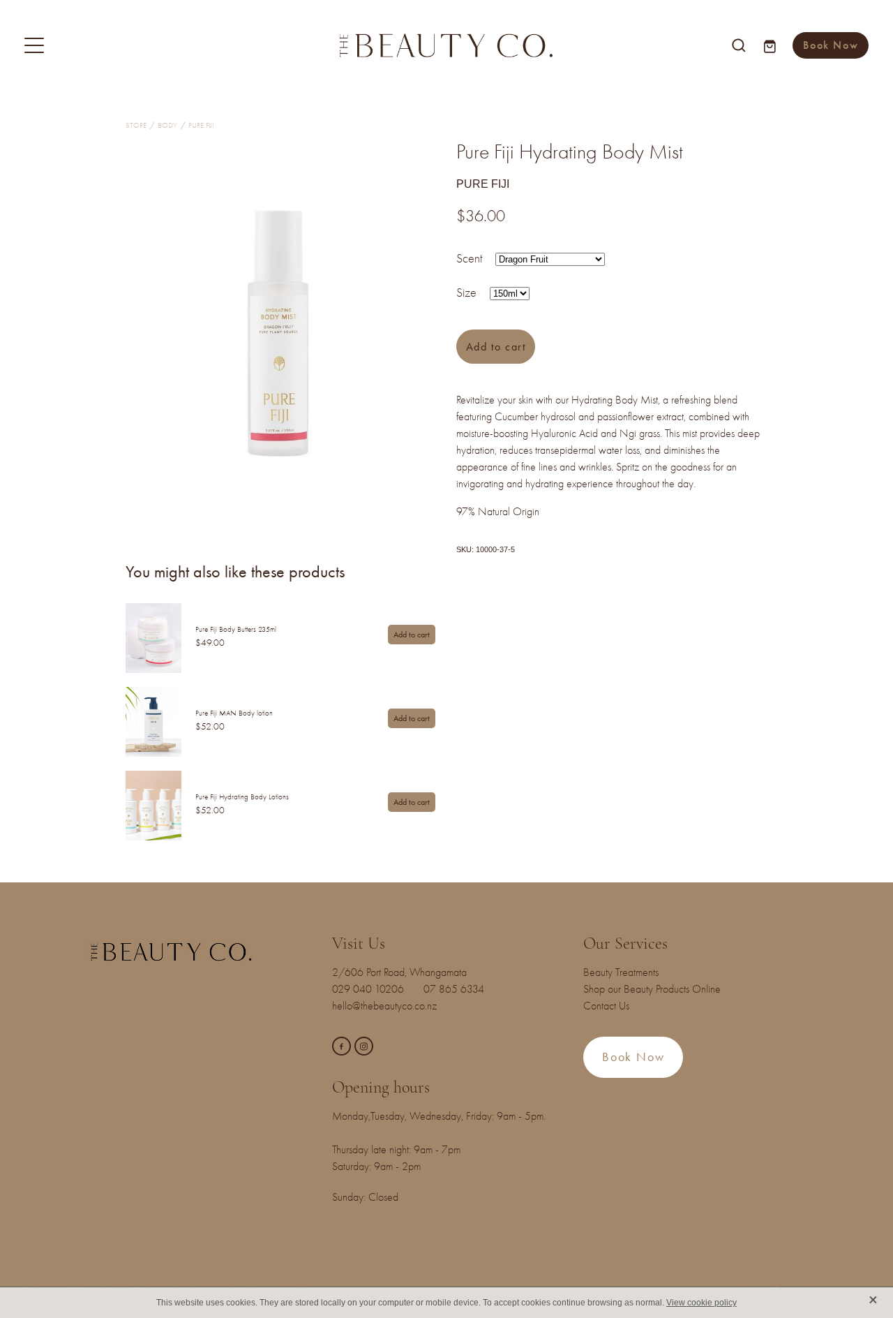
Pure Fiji (200, 125)
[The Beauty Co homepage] (446, 45)
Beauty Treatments (621, 972)
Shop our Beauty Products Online (652, 989)
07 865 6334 (462, 989)
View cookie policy (701, 1303)
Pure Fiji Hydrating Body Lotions (242, 796)
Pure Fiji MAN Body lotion (234, 713)
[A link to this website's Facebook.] (341, 1046)
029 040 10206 (371, 989)
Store (136, 125)
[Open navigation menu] (130, 45)
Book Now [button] (633, 1057)
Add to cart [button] (496, 346)
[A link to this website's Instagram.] (363, 1046)
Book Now (830, 45)
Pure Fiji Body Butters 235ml (235, 629)
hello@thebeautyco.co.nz (384, 1006)
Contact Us (606, 1006)
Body (167, 125)
